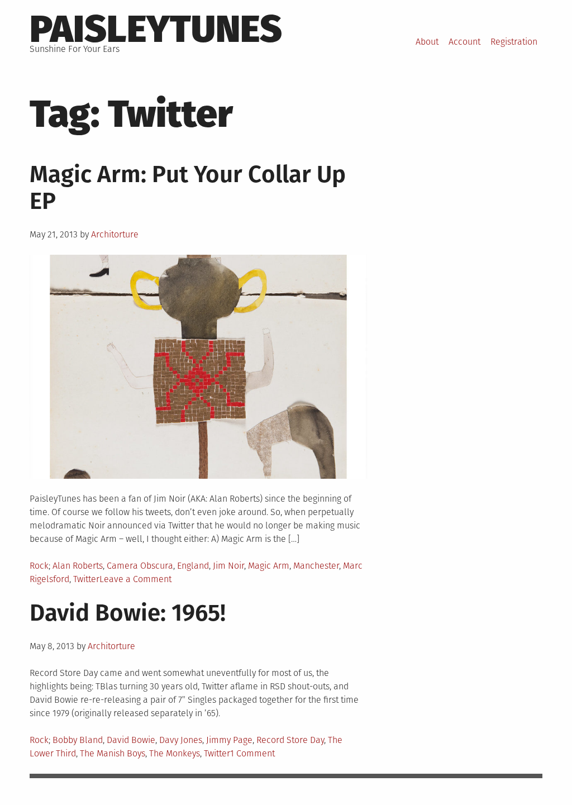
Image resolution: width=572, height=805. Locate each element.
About (427, 41)
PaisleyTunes (156, 29)
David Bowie (131, 740)
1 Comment (252, 753)
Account (464, 41)
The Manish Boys (112, 753)
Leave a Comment (135, 579)
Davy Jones (180, 740)
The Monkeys (174, 753)
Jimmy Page (229, 740)
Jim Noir (228, 565)
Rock (39, 565)
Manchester (316, 565)
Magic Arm (268, 565)
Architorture (115, 234)
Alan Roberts (78, 565)
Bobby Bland (78, 740)
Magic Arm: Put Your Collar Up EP (188, 187)
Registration (513, 41)
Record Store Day (290, 740)
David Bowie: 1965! (128, 613)
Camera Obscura (140, 565)
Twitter (86, 579)
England (193, 565)
